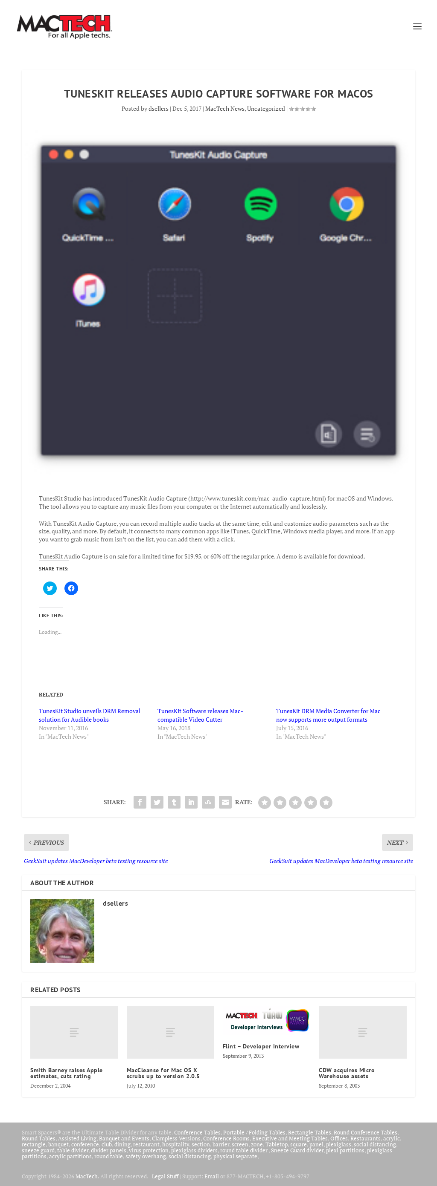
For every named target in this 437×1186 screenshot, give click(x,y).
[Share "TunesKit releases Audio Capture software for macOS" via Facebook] (140, 802)
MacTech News (225, 108)
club (107, 1144)
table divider (72, 1150)
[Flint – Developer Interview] (266, 1020)
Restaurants (365, 1138)
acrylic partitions (70, 1156)
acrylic (391, 1138)
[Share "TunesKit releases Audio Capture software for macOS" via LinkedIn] (191, 802)
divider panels (108, 1150)
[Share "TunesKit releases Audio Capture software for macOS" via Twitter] (157, 802)
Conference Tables (197, 1132)
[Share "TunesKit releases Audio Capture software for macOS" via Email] (225, 802)
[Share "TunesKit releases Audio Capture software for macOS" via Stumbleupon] (208, 802)
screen (240, 1144)
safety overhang (145, 1156)
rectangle (34, 1144)
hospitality (175, 1144)
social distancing (375, 1144)
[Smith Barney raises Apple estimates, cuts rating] (74, 1032)
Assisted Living (77, 1138)
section (201, 1144)
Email (211, 1176)
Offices (339, 1138)
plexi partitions (345, 1150)
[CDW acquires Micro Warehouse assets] (362, 1032)
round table (108, 1156)
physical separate (235, 1156)
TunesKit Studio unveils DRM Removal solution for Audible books (89, 715)
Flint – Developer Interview (261, 1046)
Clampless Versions (176, 1138)
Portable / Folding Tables (254, 1132)
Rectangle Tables (309, 1132)
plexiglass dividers (194, 1150)
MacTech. (87, 1176)
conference (85, 1144)
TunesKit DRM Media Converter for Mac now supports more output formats (328, 715)
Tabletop (276, 1144)
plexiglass (338, 1144)
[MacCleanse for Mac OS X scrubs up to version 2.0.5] (170, 1032)
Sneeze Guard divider (297, 1150)
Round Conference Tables (365, 1132)
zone (257, 1144)
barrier (221, 1144)
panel (316, 1144)
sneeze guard (38, 1150)
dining (122, 1144)
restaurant (146, 1144)
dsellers (159, 108)
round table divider (244, 1150)
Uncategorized (266, 108)
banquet (58, 1144)
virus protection (149, 1150)
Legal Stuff (165, 1176)
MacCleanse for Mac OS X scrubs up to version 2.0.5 (163, 1073)
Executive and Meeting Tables (290, 1138)
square (298, 1144)
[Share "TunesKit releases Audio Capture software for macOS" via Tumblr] (174, 802)
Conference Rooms (226, 1138)
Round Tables (38, 1138)
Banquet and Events (124, 1138)
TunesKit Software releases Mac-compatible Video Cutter (200, 715)
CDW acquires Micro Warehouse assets (347, 1073)
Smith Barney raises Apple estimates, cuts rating (66, 1073)
